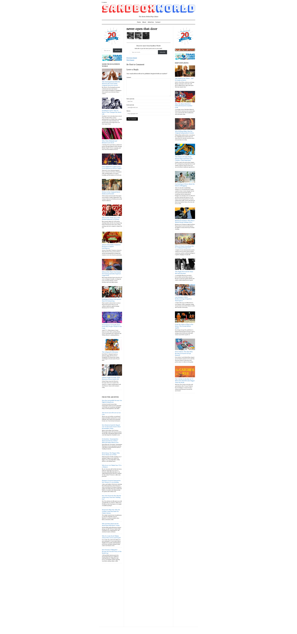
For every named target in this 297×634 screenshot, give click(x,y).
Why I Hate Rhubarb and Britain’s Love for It (109, 142)
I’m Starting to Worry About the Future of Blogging (185, 185)
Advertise (151, 22)
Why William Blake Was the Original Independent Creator (184, 132)
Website (128, 111)
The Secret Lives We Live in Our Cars (111, 413)
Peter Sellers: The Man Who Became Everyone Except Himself (184, 353)
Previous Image (132, 58)
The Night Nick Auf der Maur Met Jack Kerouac (184, 272)
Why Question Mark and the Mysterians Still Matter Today (111, 524)
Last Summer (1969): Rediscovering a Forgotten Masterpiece (183, 299)
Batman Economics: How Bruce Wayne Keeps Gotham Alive (185, 221)
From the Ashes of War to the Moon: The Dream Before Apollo (184, 326)
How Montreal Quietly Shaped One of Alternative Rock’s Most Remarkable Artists (111, 426)
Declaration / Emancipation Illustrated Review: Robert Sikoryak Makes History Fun (110, 440)
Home (139, 22)
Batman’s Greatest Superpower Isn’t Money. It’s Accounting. (111, 481)
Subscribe (117, 50)
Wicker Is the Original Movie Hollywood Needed (111, 193)
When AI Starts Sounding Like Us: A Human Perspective (184, 247)
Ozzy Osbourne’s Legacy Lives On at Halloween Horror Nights (112, 167)
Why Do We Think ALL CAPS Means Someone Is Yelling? (111, 218)
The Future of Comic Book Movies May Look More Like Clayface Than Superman (184, 158)
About (144, 22)
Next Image (130, 60)
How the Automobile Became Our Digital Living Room (112, 401)
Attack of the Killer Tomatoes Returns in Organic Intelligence (111, 246)
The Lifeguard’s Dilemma (110, 352)
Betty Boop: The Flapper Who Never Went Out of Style (111, 454)
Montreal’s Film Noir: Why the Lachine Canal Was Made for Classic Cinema (111, 511)
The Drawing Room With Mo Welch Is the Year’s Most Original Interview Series (111, 83)
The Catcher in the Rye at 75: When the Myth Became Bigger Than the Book (185, 380)
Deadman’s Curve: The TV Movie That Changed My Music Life (112, 112)
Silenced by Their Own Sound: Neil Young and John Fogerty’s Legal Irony (111, 273)
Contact (157, 22)
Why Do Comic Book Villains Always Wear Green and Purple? (111, 537)
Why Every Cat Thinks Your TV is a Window (111, 466)
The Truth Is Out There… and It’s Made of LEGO (184, 79)
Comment (129, 77)
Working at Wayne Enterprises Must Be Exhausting (111, 300)
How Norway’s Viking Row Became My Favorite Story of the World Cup (112, 551)
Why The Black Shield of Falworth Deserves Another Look (183, 105)
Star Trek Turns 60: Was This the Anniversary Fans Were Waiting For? (111, 497)
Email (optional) (130, 105)
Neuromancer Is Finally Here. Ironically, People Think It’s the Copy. (112, 326)
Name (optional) (130, 98)
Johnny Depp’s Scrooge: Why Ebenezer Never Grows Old (111, 378)
